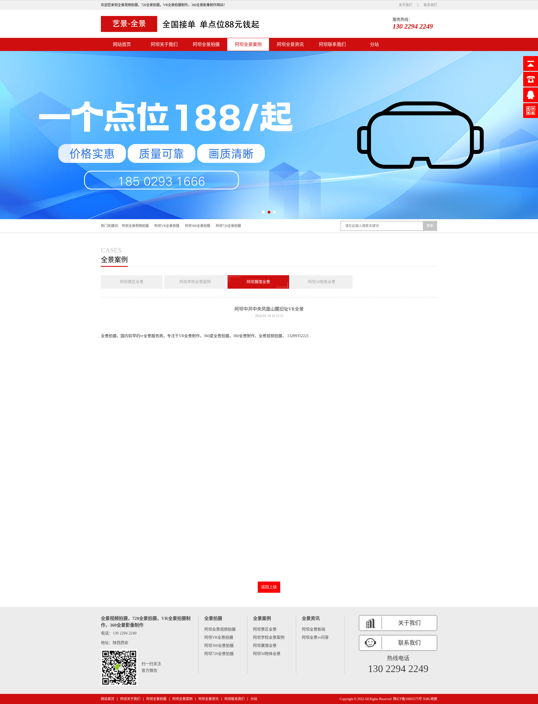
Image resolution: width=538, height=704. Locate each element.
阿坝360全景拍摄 (197, 226)
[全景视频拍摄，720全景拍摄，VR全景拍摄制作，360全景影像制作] (182, 24)
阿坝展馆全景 (258, 282)
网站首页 (122, 44)
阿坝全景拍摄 (206, 44)
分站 (374, 44)
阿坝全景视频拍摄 (135, 226)
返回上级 (269, 587)
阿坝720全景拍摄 (228, 226)
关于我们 (405, 5)
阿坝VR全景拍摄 (166, 226)
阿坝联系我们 (332, 44)
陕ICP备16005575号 (407, 699)
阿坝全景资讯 (290, 44)
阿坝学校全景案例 (195, 282)
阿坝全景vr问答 (315, 637)
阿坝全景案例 (248, 44)
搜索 (429, 226)
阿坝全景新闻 (313, 629)
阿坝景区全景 (131, 282)
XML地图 (430, 699)
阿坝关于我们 (164, 44)
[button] (263, 212)
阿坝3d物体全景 (321, 282)
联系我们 (430, 5)
